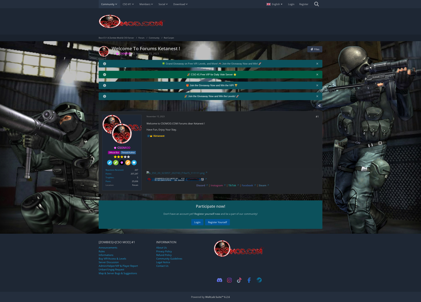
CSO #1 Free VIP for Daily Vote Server (212, 74)
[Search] (316, 4)
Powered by (210, 297)
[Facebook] (249, 280)
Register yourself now (207, 213)
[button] (275, 4)
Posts (108, 181)
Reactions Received (114, 170)
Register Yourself (217, 222)
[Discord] (219, 280)
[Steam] (259, 280)
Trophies (110, 177)
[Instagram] (229, 280)
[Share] (319, 105)
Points (108, 173)
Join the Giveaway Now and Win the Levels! (212, 96)
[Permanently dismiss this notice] (317, 63)
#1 (317, 116)
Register (303, 4)
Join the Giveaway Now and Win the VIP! (212, 85)
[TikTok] (239, 280)
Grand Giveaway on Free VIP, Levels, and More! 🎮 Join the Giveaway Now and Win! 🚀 (213, 63)
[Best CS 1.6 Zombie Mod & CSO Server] (210, 21)
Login (291, 4)
